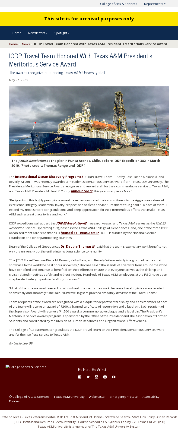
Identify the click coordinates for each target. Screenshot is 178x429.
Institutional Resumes (38, 422)
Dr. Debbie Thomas (76, 246)
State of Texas (11, 417)
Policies (14, 401)
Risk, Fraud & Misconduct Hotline (80, 417)
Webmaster (97, 396)
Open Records (167, 417)
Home (17, 33)
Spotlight (60, 33)
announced (80, 191)
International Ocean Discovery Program (47, 177)
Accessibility (151, 396)
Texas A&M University (69, 396)
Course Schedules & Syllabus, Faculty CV (107, 422)
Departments (153, 4)
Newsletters (36, 33)
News (26, 44)
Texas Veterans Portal (39, 417)
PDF (17, 422)
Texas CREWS (147, 422)
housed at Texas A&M (78, 233)
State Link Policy (143, 417)
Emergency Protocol (124, 396)
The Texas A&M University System (116, 426)
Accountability (66, 422)
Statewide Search (117, 417)
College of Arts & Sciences (118, 4)
